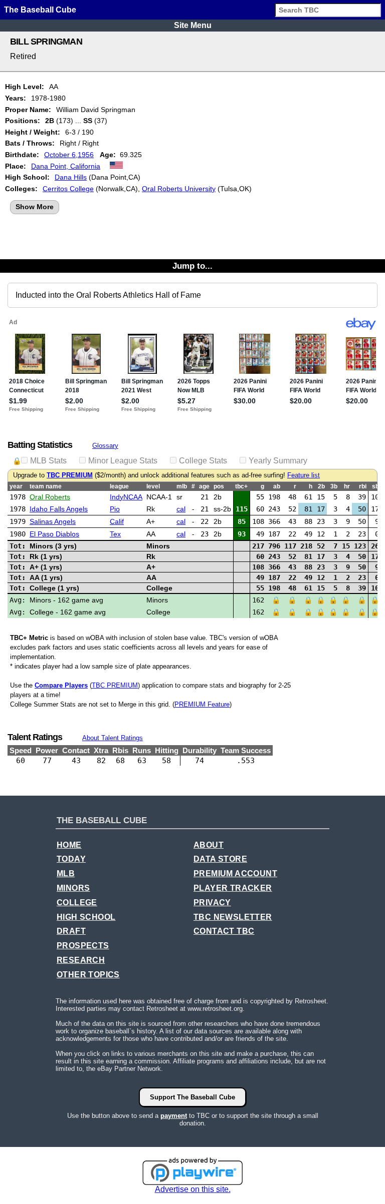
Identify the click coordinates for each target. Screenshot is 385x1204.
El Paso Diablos (54, 534)
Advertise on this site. (193, 1189)
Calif (117, 521)
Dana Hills (71, 177)
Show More (35, 207)
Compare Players (61, 685)
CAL (180, 509)
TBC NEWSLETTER (233, 917)
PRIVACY (212, 902)
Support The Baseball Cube (192, 1097)
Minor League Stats (122, 460)
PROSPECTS (83, 945)
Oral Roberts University (179, 189)
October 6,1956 (69, 155)
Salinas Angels (53, 521)
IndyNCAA (126, 497)
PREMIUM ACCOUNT (235, 873)
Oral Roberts (50, 497)
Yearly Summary (278, 460)
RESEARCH (81, 960)
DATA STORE (220, 859)
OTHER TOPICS (88, 974)
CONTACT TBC (224, 931)
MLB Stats (48, 460)
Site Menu (193, 25)
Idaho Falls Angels (59, 509)
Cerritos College (68, 189)
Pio (115, 509)
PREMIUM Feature (202, 704)
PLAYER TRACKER (233, 888)
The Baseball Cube (40, 10)
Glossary (105, 445)
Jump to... (192, 265)
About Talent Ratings (112, 738)
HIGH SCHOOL (86, 917)
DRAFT (71, 931)
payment (173, 1115)
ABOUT (209, 845)
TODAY (71, 859)
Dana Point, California (65, 166)
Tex (115, 534)
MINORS (73, 888)
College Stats (203, 460)
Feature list (303, 475)
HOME (69, 845)
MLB (66, 873)
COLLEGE (77, 902)
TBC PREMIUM (70, 475)
